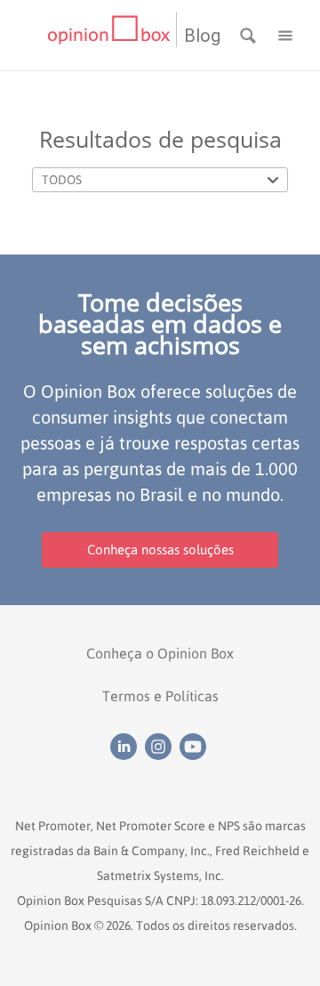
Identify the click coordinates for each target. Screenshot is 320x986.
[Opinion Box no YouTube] (195, 746)
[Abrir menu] (285, 34)
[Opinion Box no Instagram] (162, 746)
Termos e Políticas (160, 696)
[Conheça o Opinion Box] (111, 35)
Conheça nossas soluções (160, 549)
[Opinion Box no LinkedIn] (127, 746)
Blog (202, 35)
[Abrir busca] (249, 34)
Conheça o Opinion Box (160, 653)
